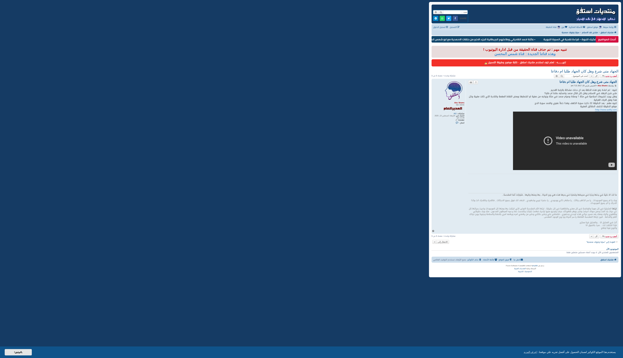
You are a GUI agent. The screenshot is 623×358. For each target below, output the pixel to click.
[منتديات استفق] (596, 13)
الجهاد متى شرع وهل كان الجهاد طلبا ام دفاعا (584, 71)
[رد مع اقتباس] (470, 82)
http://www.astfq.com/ (606, 110)
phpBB (535, 265)
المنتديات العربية (520, 268)
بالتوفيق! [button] (18, 352)
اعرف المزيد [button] (530, 352)
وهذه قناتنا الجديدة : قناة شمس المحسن (525, 54)
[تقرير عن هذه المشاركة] (475, 82)
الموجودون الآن (612, 249)
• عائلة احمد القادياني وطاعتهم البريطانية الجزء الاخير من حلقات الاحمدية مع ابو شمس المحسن (494, 39)
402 (455, 114)
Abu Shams (459, 102)
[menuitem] (577, 27)
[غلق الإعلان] (433, 48)
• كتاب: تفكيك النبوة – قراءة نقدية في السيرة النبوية (588, 39)
